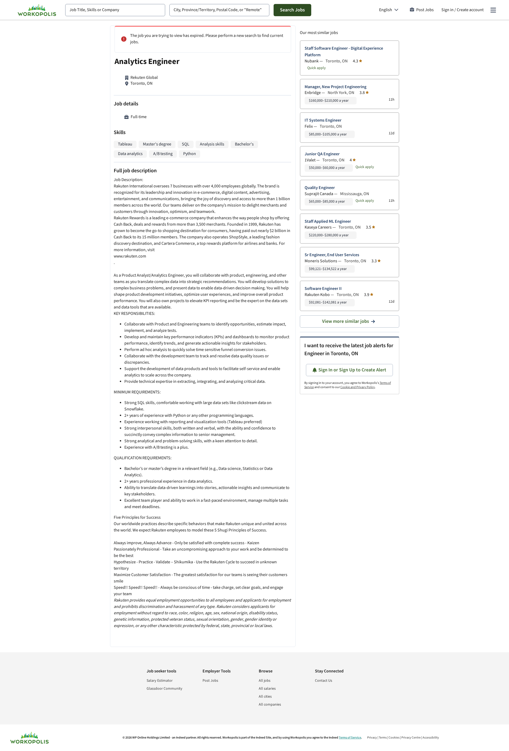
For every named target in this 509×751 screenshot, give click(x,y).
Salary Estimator (160, 680)
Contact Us (323, 680)
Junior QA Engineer (322, 154)
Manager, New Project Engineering (335, 87)
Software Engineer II (323, 288)
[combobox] (115, 10)
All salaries (267, 688)
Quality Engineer (320, 188)
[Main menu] (493, 10)
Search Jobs (292, 10)
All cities (265, 696)
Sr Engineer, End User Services (332, 255)
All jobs (264, 680)
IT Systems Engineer (323, 120)
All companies (270, 704)
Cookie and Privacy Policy (357, 387)
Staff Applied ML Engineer (328, 221)
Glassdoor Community (164, 688)
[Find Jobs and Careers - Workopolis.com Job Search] (37, 10)
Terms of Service (350, 738)
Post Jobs (425, 10)
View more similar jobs (345, 321)
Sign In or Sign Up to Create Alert (352, 370)
